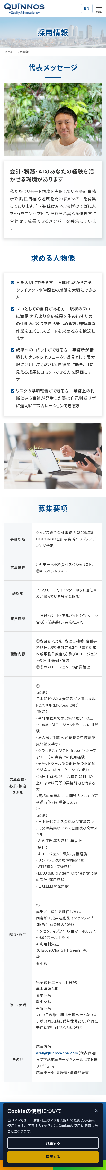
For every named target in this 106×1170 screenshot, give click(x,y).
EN (86, 8)
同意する (53, 1156)
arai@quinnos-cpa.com (57, 1052)
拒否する (53, 1142)
